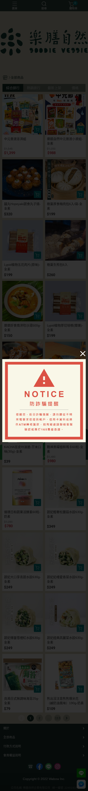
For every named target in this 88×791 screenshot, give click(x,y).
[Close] (82, 353)
